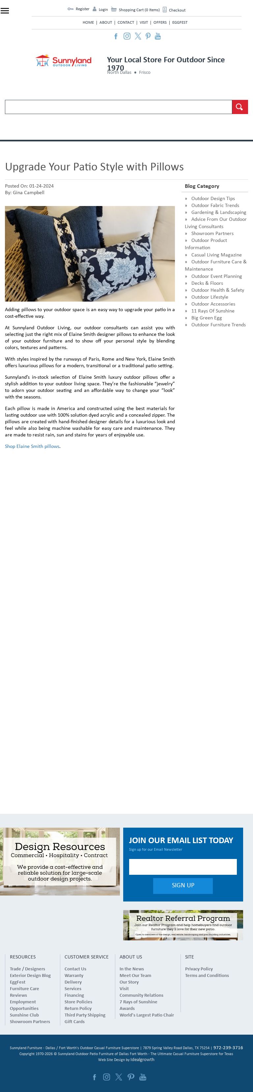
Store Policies (78, 1002)
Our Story (129, 982)
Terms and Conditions (207, 975)
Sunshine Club (24, 1015)
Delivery (73, 982)
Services (73, 989)
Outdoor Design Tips (213, 198)
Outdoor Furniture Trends (218, 325)
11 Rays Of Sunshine (213, 311)
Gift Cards (75, 1021)
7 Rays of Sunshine (138, 1002)
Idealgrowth (142, 1059)
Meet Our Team (135, 975)
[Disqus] (90, 539)
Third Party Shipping (85, 1015)
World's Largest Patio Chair (147, 1015)
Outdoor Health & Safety (217, 290)
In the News (132, 969)
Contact (126, 22)
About (105, 22)
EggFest (179, 22)
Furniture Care (24, 989)
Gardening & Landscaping (218, 212)
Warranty (74, 975)
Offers (160, 22)
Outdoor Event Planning (216, 276)
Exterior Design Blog (30, 975)
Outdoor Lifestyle (209, 297)
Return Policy (78, 1008)
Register (83, 9)
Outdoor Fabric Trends (215, 205)
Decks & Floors (207, 283)
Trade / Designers (27, 969)
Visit (144, 22)
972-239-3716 (228, 1048)
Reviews (18, 995)
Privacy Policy (199, 969)
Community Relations (141, 995)
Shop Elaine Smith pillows (32, 446)
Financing (74, 995)
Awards (127, 1008)
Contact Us (75, 969)
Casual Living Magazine (216, 255)
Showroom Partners (212, 233)
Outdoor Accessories (213, 304)
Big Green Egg (206, 318)
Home (88, 22)
